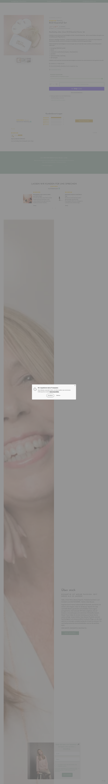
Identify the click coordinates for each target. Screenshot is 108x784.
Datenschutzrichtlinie (54, 391)
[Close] (75, 385)
